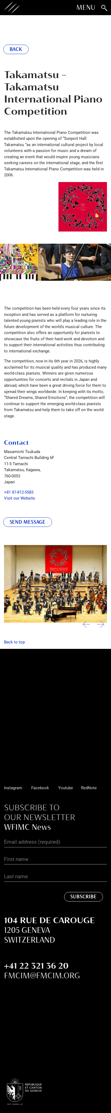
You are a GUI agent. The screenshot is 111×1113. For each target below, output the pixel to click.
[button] (100, 627)
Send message (28, 522)
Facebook (40, 787)
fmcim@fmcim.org (42, 975)
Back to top (14, 642)
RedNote (89, 787)
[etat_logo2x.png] (32, 1091)
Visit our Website (19, 498)
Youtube (65, 787)
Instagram (13, 787)
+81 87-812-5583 (18, 492)
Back (16, 49)
